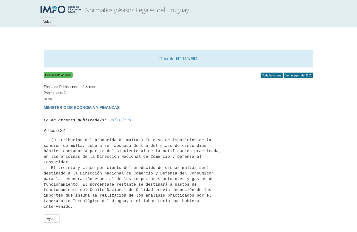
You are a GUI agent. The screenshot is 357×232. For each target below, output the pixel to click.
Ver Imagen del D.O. (298, 75)
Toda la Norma (271, 75)
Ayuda (52, 218)
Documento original (58, 75)
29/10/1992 (121, 120)
